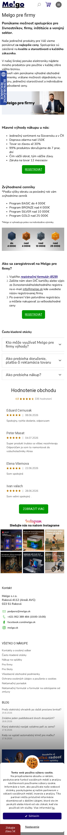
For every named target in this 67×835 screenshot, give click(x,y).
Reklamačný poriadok (14, 683)
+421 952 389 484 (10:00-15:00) (26, 617)
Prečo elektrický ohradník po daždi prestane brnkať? (31, 709)
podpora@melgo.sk (19, 611)
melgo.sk (12, 628)
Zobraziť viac (33, 509)
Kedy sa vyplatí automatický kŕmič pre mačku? (28, 735)
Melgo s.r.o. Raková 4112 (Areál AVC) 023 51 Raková (19, 600)
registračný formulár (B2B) (39, 277)
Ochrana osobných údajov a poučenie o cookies (29, 678)
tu (53, 808)
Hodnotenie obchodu (33, 390)
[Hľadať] (39, 4)
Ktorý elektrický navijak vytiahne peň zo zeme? (28, 726)
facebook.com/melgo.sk (21, 622)
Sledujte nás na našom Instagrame (34, 525)
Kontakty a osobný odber (16, 650)
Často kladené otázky (14, 655)
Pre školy (7, 669)
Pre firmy (7, 664)
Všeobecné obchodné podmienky (21, 674)
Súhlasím (34, 816)
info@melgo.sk (33, 289)
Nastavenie (32, 827)
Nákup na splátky (12, 659)
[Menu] (58, 4)
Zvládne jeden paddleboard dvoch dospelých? (28, 718)
